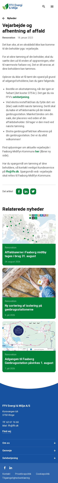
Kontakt (6, 473)
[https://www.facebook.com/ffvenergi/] (4, 467)
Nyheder (12, 18)
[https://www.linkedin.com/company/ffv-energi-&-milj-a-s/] (10, 467)
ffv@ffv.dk (12, 171)
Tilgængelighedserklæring (16, 477)
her (37, 151)
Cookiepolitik (43, 473)
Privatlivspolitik (23, 473)
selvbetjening (21, 97)
